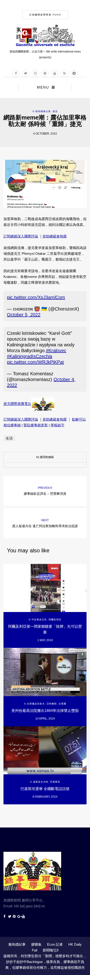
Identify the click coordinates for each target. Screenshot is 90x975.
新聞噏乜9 (50, 950)
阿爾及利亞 (55, 619)
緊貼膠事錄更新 (36, 425)
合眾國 (62, 703)
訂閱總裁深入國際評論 (20, 236)
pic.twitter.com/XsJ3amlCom (36, 297)
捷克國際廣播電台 (17, 404)
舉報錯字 (57, 425)
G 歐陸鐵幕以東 (42, 111)
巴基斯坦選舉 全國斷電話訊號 (45, 789)
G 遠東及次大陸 (39, 782)
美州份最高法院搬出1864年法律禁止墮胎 (45, 711)
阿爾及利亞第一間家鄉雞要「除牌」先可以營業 (45, 629)
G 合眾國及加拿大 (34, 703)
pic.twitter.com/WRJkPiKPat (35, 362)
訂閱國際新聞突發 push (45, 14)
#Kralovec (56, 350)
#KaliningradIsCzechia (29, 356)
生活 (9, 438)
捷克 (55, 111)
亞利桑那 (52, 703)
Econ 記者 (55, 944)
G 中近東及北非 (38, 619)
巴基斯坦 (55, 782)
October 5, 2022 (23, 314)
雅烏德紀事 (17, 944)
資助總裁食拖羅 (54, 236)
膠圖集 (36, 944)
